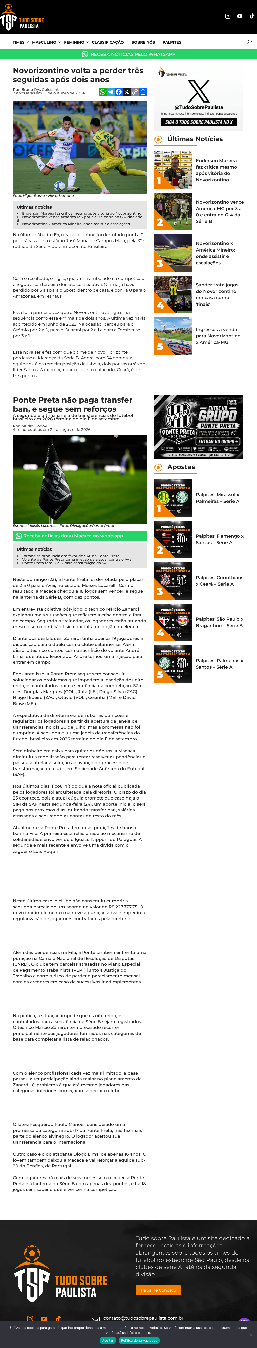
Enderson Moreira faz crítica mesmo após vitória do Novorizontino (81, 213)
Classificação (108, 42)
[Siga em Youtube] (240, 16)
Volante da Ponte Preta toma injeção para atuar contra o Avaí (77, 559)
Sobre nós (143, 42)
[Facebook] (119, 92)
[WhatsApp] (103, 92)
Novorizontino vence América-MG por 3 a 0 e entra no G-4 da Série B (79, 219)
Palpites (172, 42)
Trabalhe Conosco (158, 1290)
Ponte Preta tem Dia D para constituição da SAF (65, 563)
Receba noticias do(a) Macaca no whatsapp (73, 536)
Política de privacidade (139, 1340)
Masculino (44, 42)
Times (19, 42)
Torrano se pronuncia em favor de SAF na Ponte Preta (70, 556)
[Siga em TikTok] (252, 16)
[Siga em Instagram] (228, 16)
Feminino (74, 42)
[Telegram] (111, 92)
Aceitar (108, 1340)
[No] (250, 1334)
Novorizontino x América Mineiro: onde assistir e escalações (76, 224)
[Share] (143, 92)
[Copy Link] (135, 92)
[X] (127, 92)
